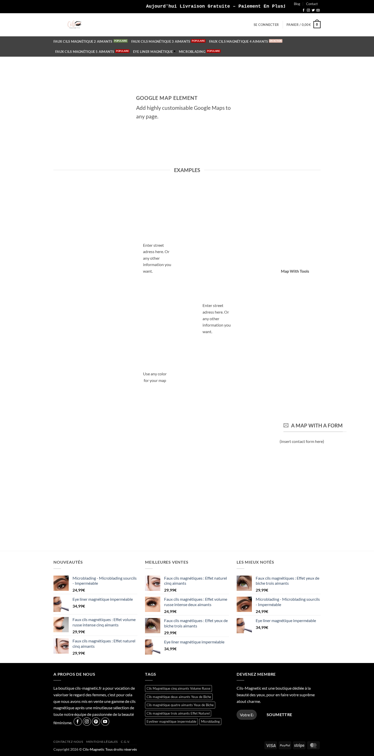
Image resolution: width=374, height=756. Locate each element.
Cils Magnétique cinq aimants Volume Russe (178, 688)
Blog (297, 4)
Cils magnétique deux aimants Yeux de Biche (179, 697)
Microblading (192, 52)
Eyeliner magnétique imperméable (171, 721)
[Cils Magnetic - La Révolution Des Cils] (74, 24)
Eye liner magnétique (153, 52)
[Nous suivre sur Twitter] (313, 10)
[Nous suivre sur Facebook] (303, 10)
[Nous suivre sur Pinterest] (96, 721)
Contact (312, 4)
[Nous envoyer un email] (318, 10)
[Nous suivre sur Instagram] (308, 10)
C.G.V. (125, 742)
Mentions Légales (102, 742)
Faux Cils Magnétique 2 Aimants (82, 41)
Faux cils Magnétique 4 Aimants (238, 41)
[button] (266, 25)
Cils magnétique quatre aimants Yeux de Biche (180, 705)
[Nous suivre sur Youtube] (105, 721)
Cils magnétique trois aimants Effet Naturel (178, 713)
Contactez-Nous (68, 742)
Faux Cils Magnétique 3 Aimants (160, 41)
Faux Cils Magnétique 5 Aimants (84, 52)
